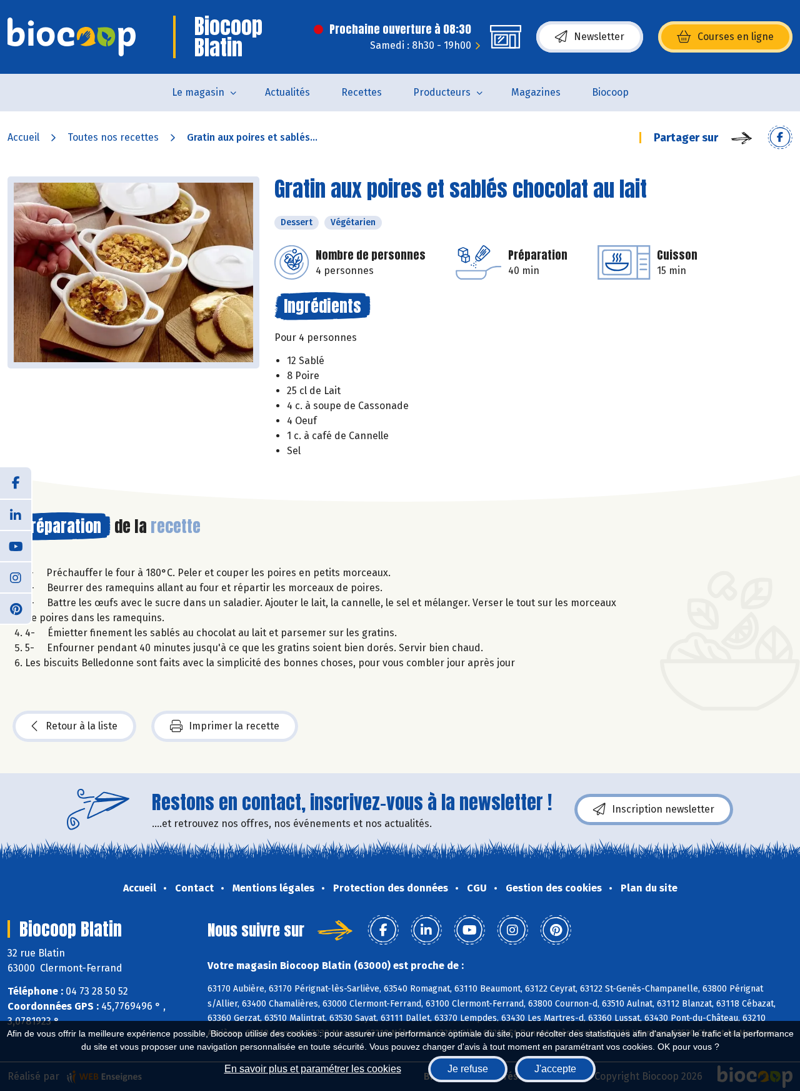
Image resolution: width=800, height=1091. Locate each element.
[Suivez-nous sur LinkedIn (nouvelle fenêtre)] (15, 514)
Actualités (287, 92)
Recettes (361, 92)
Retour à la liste (82, 726)
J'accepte (555, 1068)
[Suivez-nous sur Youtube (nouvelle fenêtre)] (15, 545)
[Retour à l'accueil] (72, 37)
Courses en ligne (736, 37)
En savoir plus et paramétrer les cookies (312, 1068)
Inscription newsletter (663, 809)
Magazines (536, 92)
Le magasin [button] (198, 92)
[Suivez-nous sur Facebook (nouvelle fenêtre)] (15, 483)
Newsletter (599, 37)
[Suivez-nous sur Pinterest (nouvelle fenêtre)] (15, 608)
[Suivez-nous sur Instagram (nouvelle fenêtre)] (15, 576)
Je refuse (468, 1068)
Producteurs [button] (442, 92)
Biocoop (610, 92)
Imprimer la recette (234, 726)
